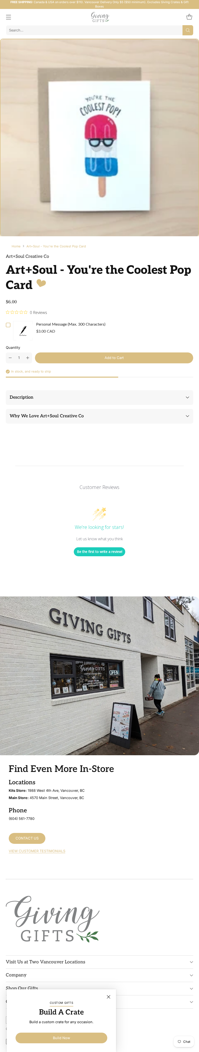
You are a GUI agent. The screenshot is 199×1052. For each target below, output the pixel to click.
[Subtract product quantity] (10, 357)
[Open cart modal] (189, 17)
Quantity (13, 347)
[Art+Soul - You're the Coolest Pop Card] (99, 138)
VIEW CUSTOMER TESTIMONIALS (37, 851)
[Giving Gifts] (99, 17)
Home (16, 246)
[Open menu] (8, 17)
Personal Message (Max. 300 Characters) (70, 324)
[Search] (187, 30)
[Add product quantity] (27, 357)
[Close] (108, 996)
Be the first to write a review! (99, 551)
